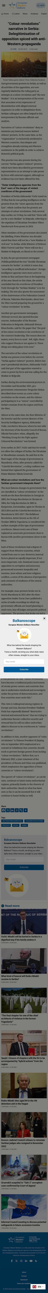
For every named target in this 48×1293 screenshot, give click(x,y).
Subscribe (24, 669)
